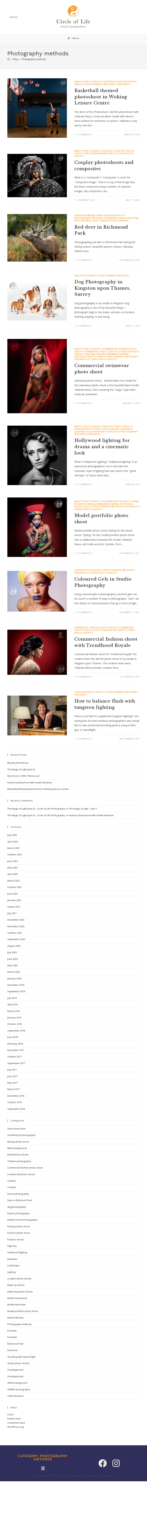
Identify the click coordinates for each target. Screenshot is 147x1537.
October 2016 (14, 1102)
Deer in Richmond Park (88, 215)
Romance (12, 1350)
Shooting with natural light (21, 1356)
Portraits (124, 84)
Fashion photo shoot (88, 428)
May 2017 (12, 1082)
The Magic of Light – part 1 (83, 808)
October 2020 (14, 932)
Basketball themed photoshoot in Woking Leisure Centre (100, 97)
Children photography (19, 1161)
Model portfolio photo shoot (101, 355)
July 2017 (12, 1069)
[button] (43, 1468)
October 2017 (14, 1056)
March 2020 (13, 971)
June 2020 (12, 959)
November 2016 (15, 1095)
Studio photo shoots (103, 359)
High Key (12, 1246)
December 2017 (15, 1050)
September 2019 (16, 991)
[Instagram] (116, 1463)
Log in (10, 1414)
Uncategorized (15, 1376)
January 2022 (14, 900)
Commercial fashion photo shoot (95, 627)
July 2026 (12, 835)
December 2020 (15, 919)
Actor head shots (16, 1128)
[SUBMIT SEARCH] (35, 17)
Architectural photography (21, 1135)
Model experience (108, 354)
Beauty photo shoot (87, 81)
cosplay (108, 150)
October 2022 (14, 887)
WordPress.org (15, 1426)
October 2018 (14, 1024)
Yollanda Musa (15, 1395)
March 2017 (13, 1089)
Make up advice (16, 1285)
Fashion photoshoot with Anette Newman (29, 782)
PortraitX (94, 434)
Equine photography (18, 1213)
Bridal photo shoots (18, 1154)
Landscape (13, 1265)
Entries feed (14, 1418)
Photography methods (34, 59)
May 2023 (12, 867)
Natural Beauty (114, 215)
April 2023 (12, 874)
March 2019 (13, 1011)
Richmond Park (115, 218)
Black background (17, 1148)
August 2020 (13, 945)
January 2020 (14, 978)
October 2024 (14, 854)
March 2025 (13, 848)
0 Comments (85, 134)
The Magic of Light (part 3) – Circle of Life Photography (36, 808)
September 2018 (16, 1030)
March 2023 (13, 880)
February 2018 (15, 1043)
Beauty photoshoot (17, 762)
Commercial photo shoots (101, 351)
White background (17, 1382)
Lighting (108, 81)
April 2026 (12, 841)
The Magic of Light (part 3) (21, 769)
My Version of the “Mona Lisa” (23, 775)
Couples (11, 1187)
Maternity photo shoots (20, 1291)
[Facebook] (102, 1463)
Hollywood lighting (117, 428)
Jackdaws (12, 1259)
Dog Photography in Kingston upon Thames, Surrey (102, 288)
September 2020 (16, 939)
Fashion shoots (15, 1239)
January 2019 (14, 1017)
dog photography (86, 275)
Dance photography (18, 1193)
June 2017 (12, 1076)
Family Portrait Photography (22, 1219)
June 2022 (12, 893)
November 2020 (15, 926)
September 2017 (16, 1063)
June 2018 (12, 1037)
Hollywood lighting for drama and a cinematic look (102, 446)
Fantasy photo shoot (117, 426)
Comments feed (16, 1422)
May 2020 (12, 965)
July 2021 (12, 913)
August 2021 (13, 906)
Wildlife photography (115, 220)
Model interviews (16, 1304)
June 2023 (12, 861)
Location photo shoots (102, 431)
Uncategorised (15, 1369)
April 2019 (12, 1004)
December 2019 (15, 985)
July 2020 (12, 952)
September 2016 (16, 1108)
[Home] (8, 59)
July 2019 (12, 998)
